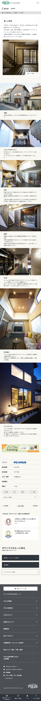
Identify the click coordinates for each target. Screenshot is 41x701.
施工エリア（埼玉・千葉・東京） (14, 650)
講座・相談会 (18, 698)
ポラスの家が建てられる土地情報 (11, 658)
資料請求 (6, 565)
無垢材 (22, 492)
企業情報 (8, 672)
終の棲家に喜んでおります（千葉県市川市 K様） (23, 532)
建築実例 (15, 12)
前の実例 (6, 505)
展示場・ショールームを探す (11, 558)
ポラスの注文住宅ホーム (8, 12)
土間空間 (6, 492)
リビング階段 (32, 492)
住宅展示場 (6, 698)
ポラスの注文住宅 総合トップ (12, 594)
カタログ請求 (36, 698)
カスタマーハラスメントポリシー (14, 669)
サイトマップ (9, 678)
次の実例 (35, 505)
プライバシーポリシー (11, 666)
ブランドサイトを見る (9, 572)
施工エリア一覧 (21, 589)
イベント (27, 698)
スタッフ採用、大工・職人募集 (14, 675)
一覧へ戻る (20, 506)
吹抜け (14, 492)
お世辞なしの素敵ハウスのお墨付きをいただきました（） (25, 521)
